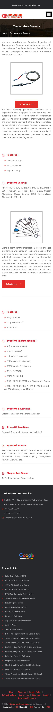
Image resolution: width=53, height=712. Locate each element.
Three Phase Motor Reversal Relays (20, 598)
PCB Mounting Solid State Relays (19, 594)
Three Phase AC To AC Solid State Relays (22, 643)
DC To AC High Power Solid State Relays (22, 634)
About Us (22, 692)
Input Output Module (14, 603)
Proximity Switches (13, 616)
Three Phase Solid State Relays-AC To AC (23, 678)
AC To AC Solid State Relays (17, 585)
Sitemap (36, 695)
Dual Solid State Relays (15, 612)
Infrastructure (9, 695)
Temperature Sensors (14, 629)
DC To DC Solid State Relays (17, 589)
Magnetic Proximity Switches (17, 661)
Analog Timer (10, 625)
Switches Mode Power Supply (17, 669)
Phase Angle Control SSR (16, 607)
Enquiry (46, 695)
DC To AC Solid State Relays (17, 580)
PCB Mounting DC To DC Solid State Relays (23, 652)
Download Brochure (27, 698)
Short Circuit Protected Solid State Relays (23, 665)
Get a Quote (24, 104)
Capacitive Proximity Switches (18, 621)
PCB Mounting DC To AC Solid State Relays (23, 647)
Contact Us (24, 695)
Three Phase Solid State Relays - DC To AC (23, 674)
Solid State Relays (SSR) (15, 576)
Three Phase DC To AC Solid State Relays (23, 638)
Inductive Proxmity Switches (17, 656)
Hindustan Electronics (19, 704)
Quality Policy (35, 692)
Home (4, 33)
